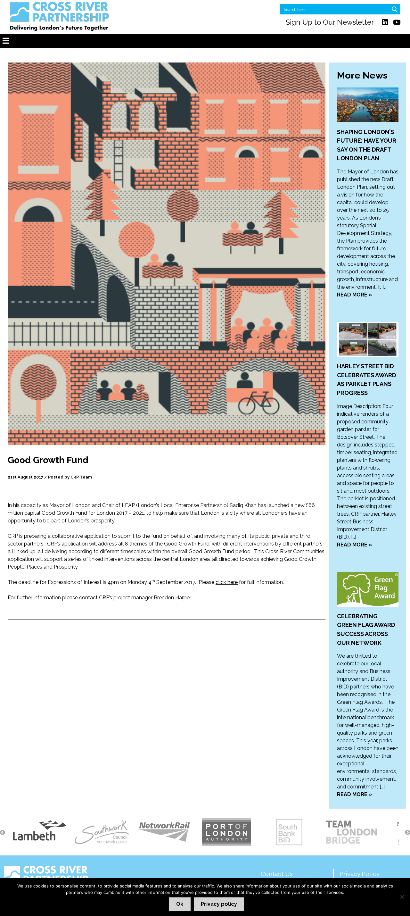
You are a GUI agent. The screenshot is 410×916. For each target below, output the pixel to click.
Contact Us (277, 873)
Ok (179, 904)
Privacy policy (219, 904)
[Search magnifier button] (394, 9)
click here (227, 582)
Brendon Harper (172, 598)
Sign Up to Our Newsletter (330, 22)
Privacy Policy (360, 873)
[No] (402, 897)
